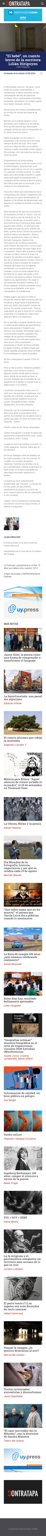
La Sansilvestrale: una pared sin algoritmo (23, 697)
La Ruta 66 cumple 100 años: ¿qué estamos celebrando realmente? (22, 957)
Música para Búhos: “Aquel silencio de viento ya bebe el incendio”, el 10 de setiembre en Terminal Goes (23, 783)
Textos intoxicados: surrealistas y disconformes (22, 1390)
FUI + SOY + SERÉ (15, 1217)
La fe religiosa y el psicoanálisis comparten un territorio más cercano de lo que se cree (22, 1260)
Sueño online (13, 1134)
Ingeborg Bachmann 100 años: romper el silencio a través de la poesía (21, 1176)
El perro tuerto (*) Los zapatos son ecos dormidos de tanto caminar (21, 1306)
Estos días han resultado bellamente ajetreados (20, 1000)
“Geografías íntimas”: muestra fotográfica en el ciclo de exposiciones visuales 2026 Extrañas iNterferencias (20, 1045)
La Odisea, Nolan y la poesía (22, 823)
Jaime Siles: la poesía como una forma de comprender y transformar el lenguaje (22, 657)
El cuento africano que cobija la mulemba (23, 739)
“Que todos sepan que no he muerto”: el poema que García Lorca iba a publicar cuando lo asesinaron (22, 914)
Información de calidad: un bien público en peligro (22, 1094)
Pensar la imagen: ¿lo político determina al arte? (21, 1349)
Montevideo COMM (28, 1529)
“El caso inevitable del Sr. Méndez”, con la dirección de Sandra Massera (21, 1433)
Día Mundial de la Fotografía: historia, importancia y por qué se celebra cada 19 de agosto (20, 866)
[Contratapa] (18, 3)
